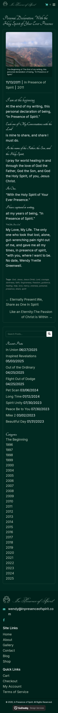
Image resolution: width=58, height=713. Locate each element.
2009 (10, 496)
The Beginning (17, 439)
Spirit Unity (14, 403)
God (14, 279)
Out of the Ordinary (20, 367)
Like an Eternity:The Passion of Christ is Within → (31, 314)
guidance (45, 282)
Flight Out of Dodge (20, 379)
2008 (10, 491)
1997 (9, 450)
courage (45, 279)
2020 (10, 553)
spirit (24, 289)
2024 (10, 573)
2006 (10, 481)
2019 (9, 547)
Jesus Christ (29, 279)
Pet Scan (12, 390)
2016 (9, 532)
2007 (10, 486)
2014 (9, 522)
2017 (9, 537)
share (18, 289)
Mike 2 (11, 415)
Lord (38, 279)
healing (9, 286)
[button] (3, 620)
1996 (9, 445)
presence (10, 289)
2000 (10, 465)
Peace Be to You (18, 409)
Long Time (14, 396)
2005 (10, 476)
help (15, 286)
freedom (36, 282)
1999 (9, 460)
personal (43, 286)
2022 (10, 563)
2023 (10, 568)
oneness (34, 286)
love (20, 286)
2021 (9, 558)
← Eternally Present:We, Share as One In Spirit (24, 302)
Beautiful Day (16, 421)
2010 (9, 501)
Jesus (19, 279)
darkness (10, 282)
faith (17, 282)
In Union (12, 350)
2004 (10, 470)
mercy (26, 286)
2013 (9, 517)
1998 (9, 455)
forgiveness (26, 282)
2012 (9, 511)
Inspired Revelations (21, 356)
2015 (9, 527)
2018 (9, 542)
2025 (10, 578)
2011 (20, 87)
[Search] (49, 334)
